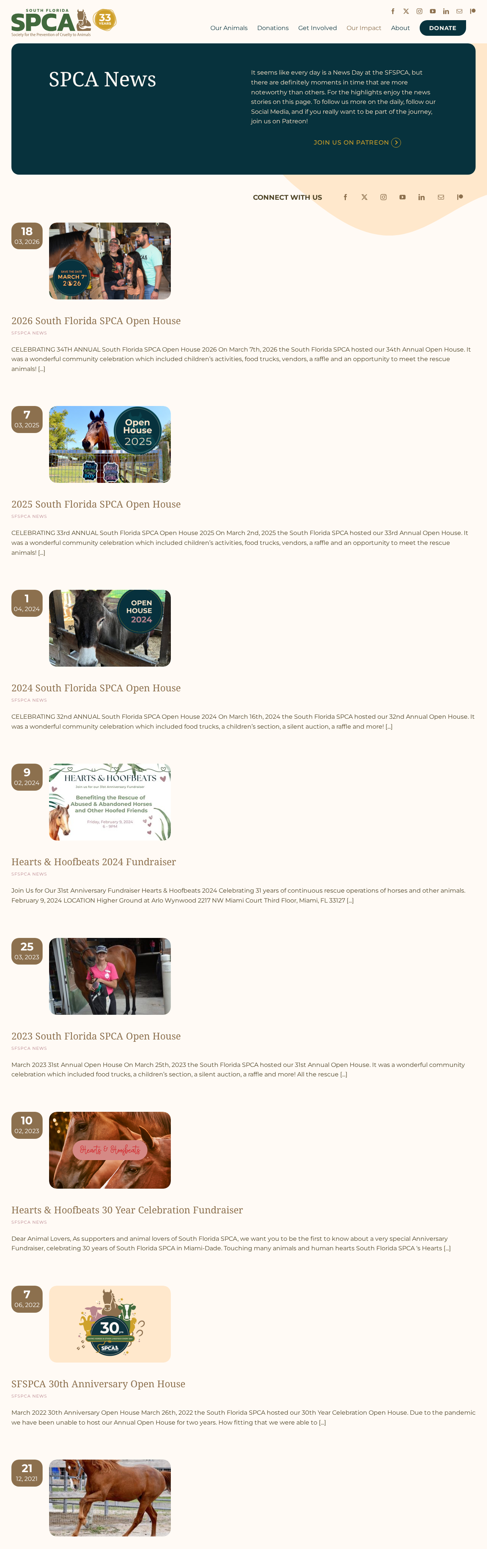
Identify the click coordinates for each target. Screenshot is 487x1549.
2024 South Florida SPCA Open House (96, 687)
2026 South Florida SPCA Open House (96, 320)
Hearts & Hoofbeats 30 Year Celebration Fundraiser (127, 1209)
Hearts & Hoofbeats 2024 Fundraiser (93, 861)
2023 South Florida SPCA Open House (96, 1035)
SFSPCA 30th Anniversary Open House (98, 1383)
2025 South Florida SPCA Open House (96, 503)
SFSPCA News (29, 332)
